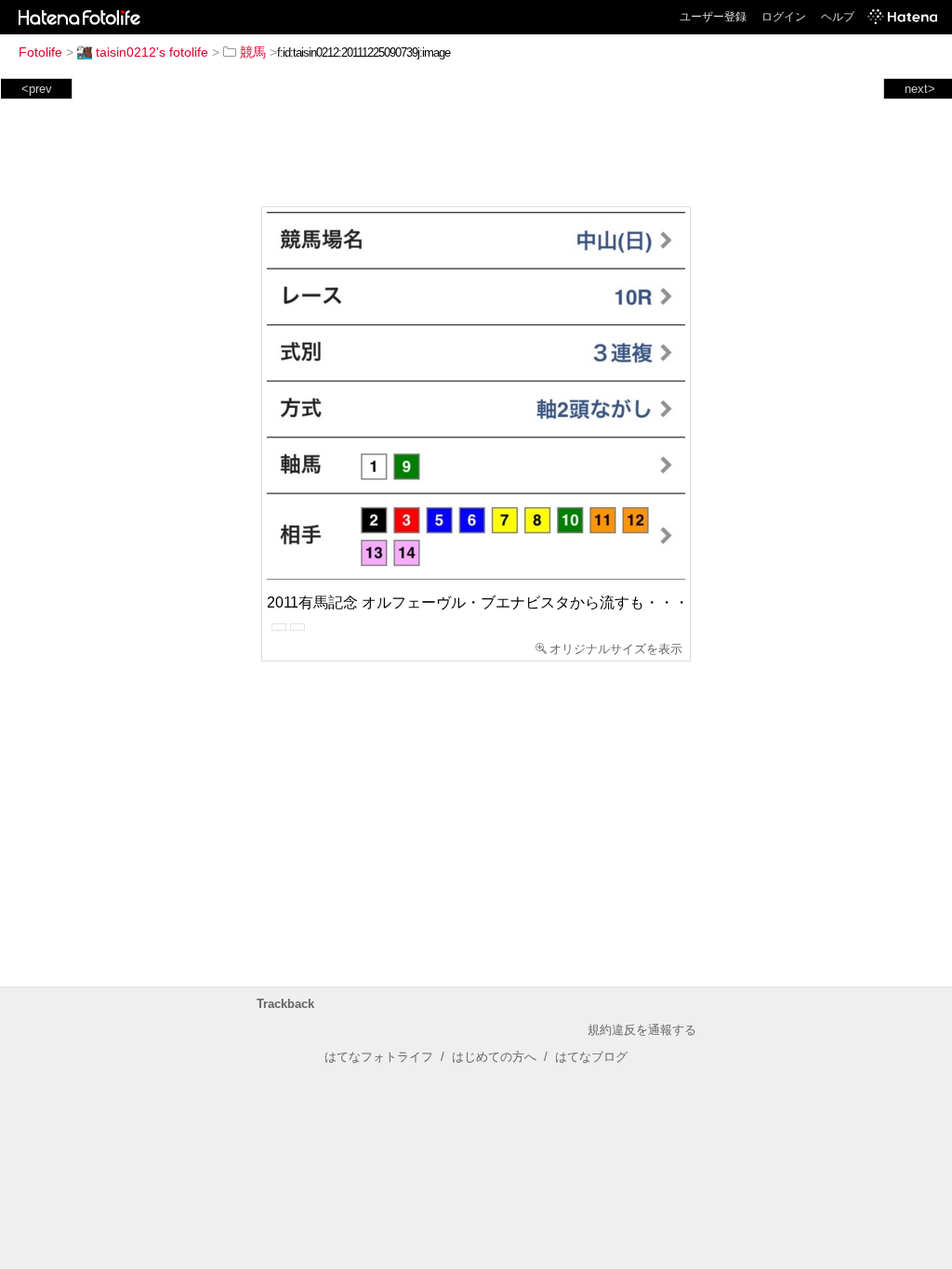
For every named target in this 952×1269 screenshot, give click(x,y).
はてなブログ (591, 1057)
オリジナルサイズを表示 (615, 649)
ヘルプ (837, 16)
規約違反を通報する (642, 1030)
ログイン (783, 16)
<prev (36, 89)
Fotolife (40, 52)
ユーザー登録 (713, 16)
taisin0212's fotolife (152, 52)
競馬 (253, 52)
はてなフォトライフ (378, 1057)
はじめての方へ (494, 1057)
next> (920, 89)
